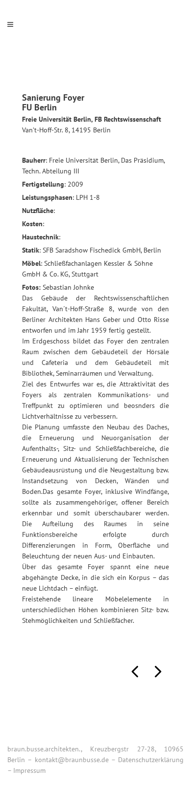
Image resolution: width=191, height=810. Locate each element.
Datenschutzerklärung (151, 759)
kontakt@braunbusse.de (72, 759)
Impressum (29, 770)
